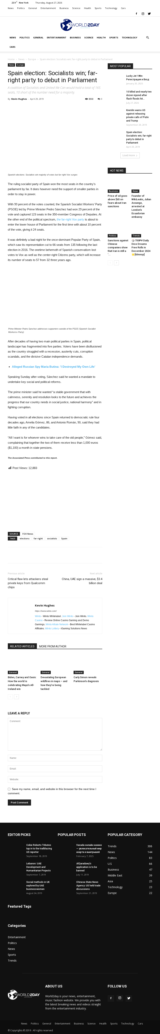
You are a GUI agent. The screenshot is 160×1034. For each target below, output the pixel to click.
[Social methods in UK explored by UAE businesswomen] (15, 885)
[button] (147, 38)
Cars (123, 8)
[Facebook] (136, 13)
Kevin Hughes (19, 98)
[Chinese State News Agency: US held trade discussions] (65, 885)
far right (38, 538)
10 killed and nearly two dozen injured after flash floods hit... (139, 95)
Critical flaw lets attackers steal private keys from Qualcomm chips (28, 583)
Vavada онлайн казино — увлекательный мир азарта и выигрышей (89, 848)
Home (11, 59)
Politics (21, 8)
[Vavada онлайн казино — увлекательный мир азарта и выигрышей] (65, 848)
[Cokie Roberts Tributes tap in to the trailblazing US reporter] (15, 848)
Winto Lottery (52, 628)
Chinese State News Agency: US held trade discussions (88, 885)
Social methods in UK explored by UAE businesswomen (38, 885)
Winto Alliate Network (57, 624)
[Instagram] (143, 13)
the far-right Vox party (70, 219)
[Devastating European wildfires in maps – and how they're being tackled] (55, 664)
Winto (38, 616)
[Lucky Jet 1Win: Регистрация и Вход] (115, 79)
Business (64, 8)
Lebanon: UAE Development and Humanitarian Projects (38, 867)
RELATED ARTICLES (22, 646)
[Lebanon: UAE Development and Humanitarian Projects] (15, 867)
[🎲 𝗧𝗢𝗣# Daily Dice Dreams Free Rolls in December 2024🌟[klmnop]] (142, 230)
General (32, 8)
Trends (136, 235)
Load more (129, 155)
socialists (52, 538)
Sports (98, 8)
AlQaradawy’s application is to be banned (86, 867)
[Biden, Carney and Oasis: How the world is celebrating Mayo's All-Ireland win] (22, 664)
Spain (64, 538)
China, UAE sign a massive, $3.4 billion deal (82, 581)
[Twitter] (149, 13)
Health (87, 8)
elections (24, 538)
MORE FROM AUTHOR (52, 646)
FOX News (27, 533)
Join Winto (67, 616)
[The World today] (80, 25)
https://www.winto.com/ (46, 611)
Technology (111, 8)
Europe (32, 59)
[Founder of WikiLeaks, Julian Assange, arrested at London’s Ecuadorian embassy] (142, 186)
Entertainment (48, 8)
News (10, 8)
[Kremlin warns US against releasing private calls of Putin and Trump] (115, 113)
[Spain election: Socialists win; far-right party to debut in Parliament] (115, 135)
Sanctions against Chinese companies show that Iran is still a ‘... (118, 247)
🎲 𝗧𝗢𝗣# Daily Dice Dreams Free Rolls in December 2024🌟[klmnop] (141, 247)
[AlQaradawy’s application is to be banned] (65, 867)
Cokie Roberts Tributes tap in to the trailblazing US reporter (39, 848)
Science (76, 8)
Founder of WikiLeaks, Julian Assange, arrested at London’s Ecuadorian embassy (141, 206)
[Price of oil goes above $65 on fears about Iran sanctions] (118, 186)
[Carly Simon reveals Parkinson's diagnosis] (88, 664)
